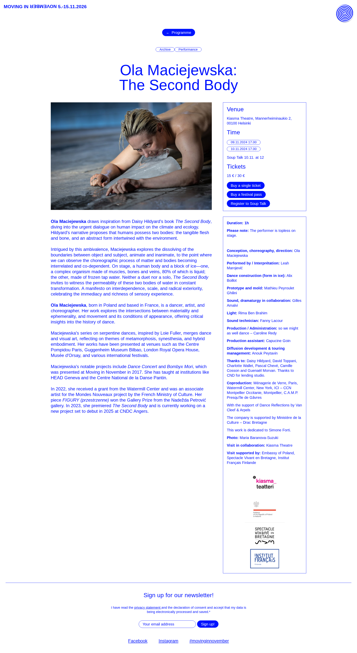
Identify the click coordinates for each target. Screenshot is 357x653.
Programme (181, 33)
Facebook (137, 640)
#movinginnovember (209, 640)
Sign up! (208, 624)
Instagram (168, 640)
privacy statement (147, 607)
